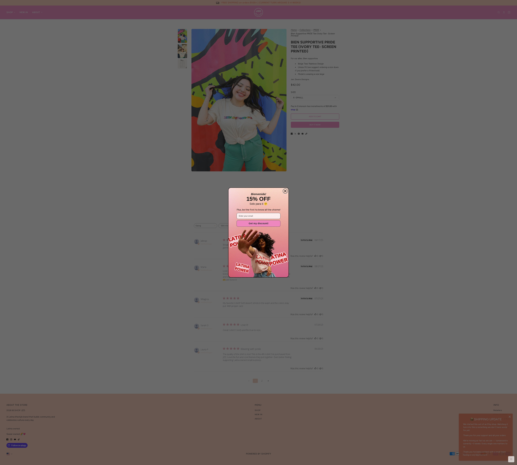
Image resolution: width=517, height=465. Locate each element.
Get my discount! (258, 223)
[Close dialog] (285, 191)
